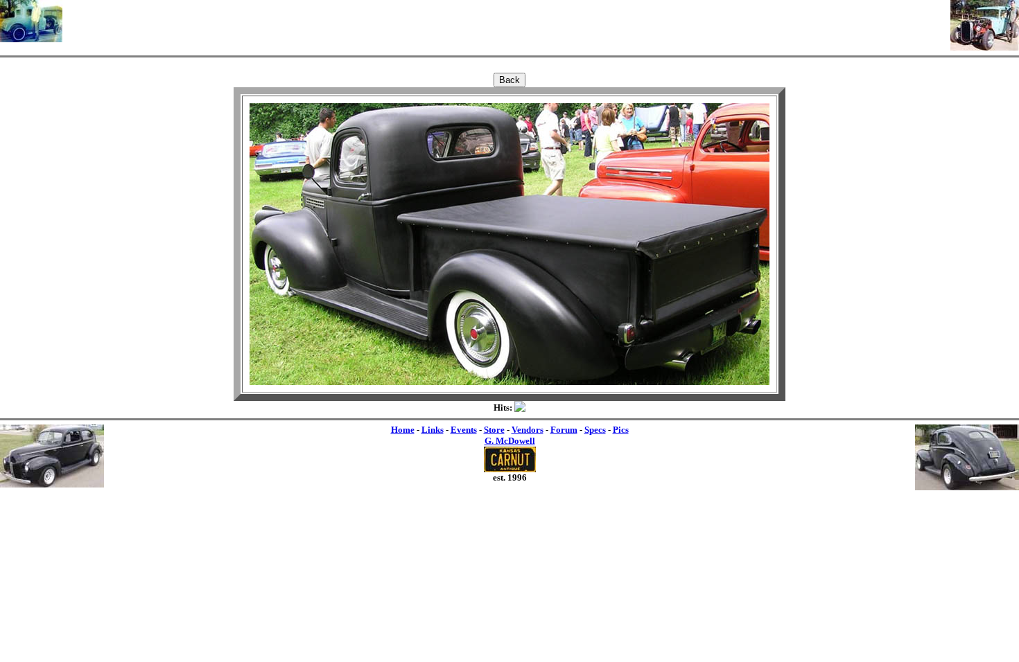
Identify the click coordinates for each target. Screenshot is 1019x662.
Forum (563, 429)
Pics (621, 429)
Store (494, 429)
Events (464, 429)
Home (403, 429)
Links (432, 429)
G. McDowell (510, 441)
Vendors (527, 429)
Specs (595, 429)
